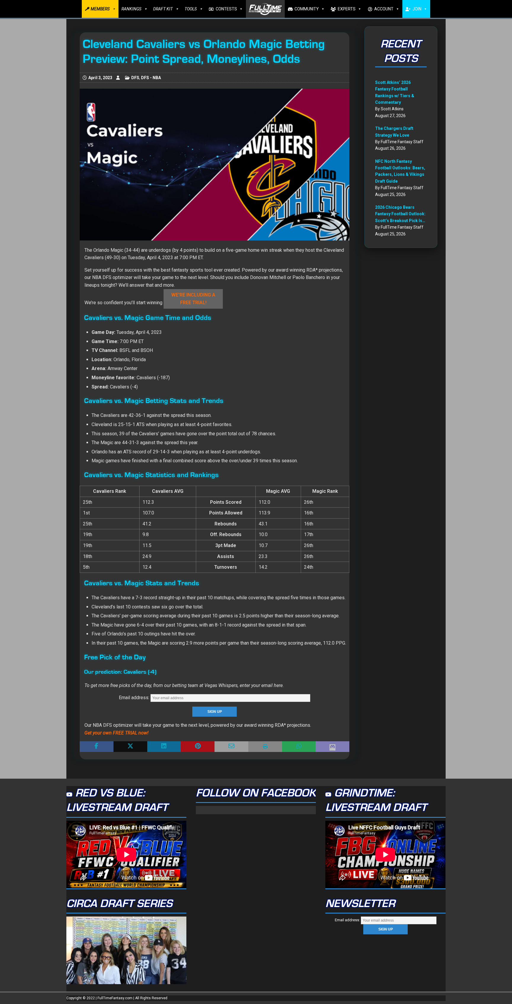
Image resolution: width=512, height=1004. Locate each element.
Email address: (135, 697)
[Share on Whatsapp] (299, 746)
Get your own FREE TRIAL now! (116, 733)
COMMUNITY (307, 9)
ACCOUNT (383, 9)
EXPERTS (347, 9)
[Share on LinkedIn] (164, 746)
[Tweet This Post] (130, 746)
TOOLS (191, 9)
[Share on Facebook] (96, 746)
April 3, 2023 (100, 77)
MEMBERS (100, 9)
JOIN (416, 9)
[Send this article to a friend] (231, 746)
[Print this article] (265, 746)
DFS (135, 77)
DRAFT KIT (163, 9)
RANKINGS (131, 9)
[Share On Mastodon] (332, 746)
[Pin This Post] (198, 746)
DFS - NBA (151, 77)
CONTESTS (226, 9)
